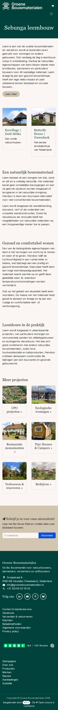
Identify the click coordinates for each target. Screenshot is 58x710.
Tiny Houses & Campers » (43, 446)
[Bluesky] (43, 596)
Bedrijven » (44, 484)
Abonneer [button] (47, 535)
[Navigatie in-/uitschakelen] (51, 13)
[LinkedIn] (19, 596)
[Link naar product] (14, 117)
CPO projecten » (14, 409)
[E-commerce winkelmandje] (52, 6)
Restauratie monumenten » (14, 447)
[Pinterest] (35, 596)
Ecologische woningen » (43, 409)
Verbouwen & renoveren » (14, 486)
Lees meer (11, 94)
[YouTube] (27, 596)
